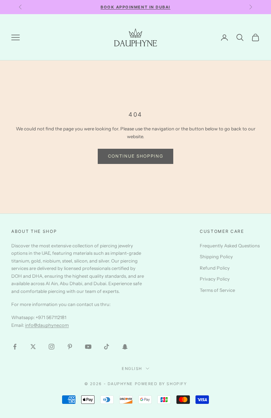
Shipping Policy (216, 256)
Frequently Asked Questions (230, 245)
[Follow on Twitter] (33, 346)
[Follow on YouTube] (88, 346)
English (132, 368)
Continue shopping (135, 156)
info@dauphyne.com (47, 325)
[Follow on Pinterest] (69, 346)
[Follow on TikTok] (106, 346)
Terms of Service (217, 290)
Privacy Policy (215, 279)
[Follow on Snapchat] (124, 346)
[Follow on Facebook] (14, 346)
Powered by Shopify (161, 383)
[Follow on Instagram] (51, 346)
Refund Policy (215, 268)
